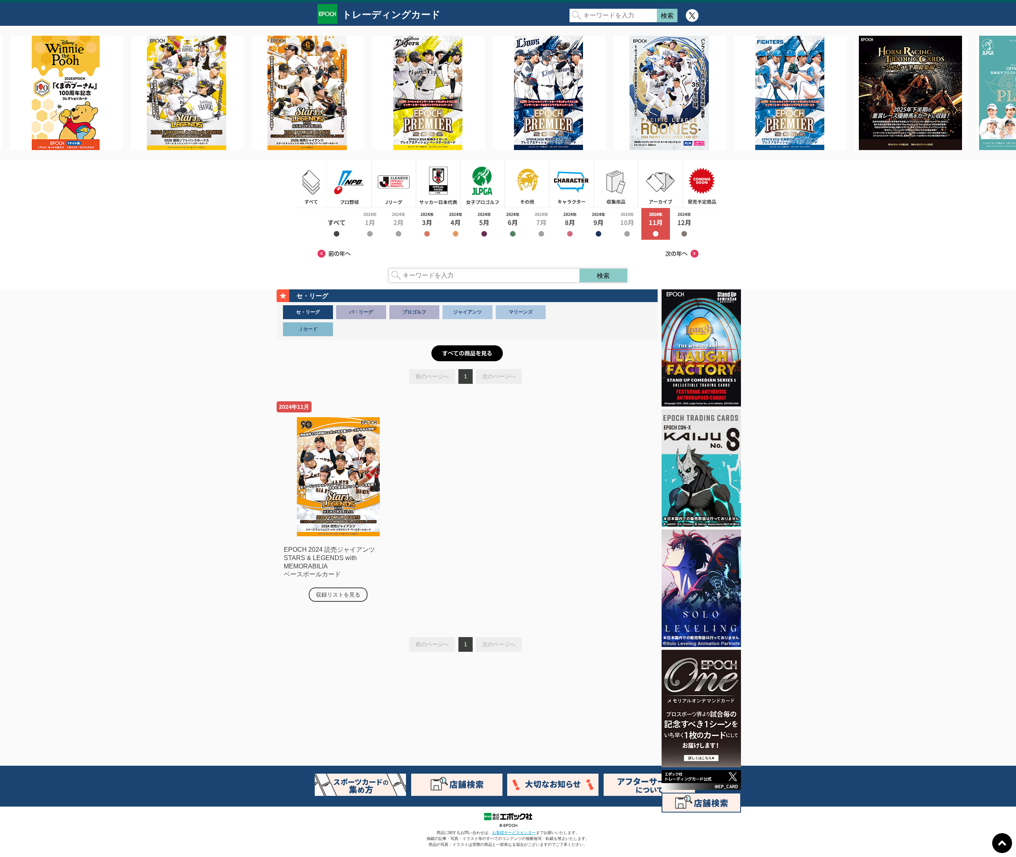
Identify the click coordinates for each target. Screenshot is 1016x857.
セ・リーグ (308, 312)
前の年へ (334, 254)
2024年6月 (512, 224)
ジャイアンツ (467, 312)
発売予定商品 (702, 184)
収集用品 (616, 184)
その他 (527, 184)
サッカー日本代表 (438, 184)
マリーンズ (521, 312)
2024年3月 (427, 224)
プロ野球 (349, 184)
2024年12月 (684, 224)
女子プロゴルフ (482, 184)
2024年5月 (484, 224)
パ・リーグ (361, 312)
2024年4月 (455, 224)
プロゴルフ (414, 312)
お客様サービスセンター (514, 832)
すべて (311, 184)
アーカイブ (660, 184)
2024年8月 (570, 224)
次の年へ (681, 254)
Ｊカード (308, 329)
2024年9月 (598, 224)
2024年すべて (337, 224)
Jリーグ (393, 184)
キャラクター (571, 184)
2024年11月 (655, 224)
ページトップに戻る (1002, 843)
